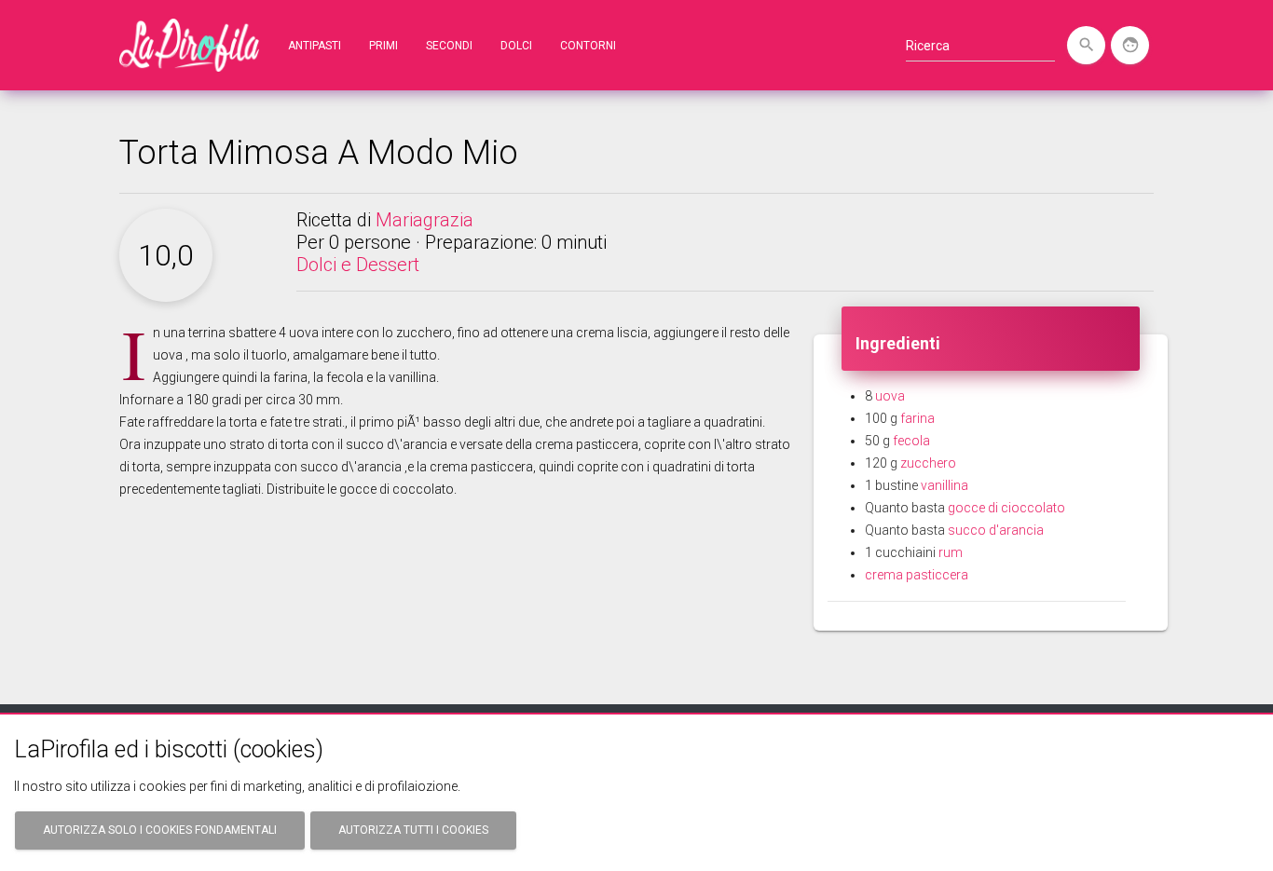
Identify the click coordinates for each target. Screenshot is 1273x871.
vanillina (944, 485)
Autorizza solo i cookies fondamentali (160, 830)
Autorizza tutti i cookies (413, 830)
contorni (588, 45)
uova (890, 395)
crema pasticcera (916, 574)
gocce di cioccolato (1006, 507)
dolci (516, 45)
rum (950, 552)
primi (383, 45)
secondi (449, 45)
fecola (911, 440)
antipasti (314, 45)
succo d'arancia (996, 530)
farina (917, 418)
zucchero (928, 463)
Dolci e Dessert (357, 264)
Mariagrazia (424, 220)
